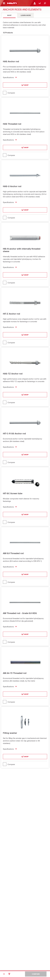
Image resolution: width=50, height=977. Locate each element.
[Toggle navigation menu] (4, 3)
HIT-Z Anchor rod (11, 313)
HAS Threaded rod (12, 124)
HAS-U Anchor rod (12, 186)
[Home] (12, 3)
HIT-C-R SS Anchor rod (14, 433)
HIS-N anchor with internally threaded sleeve (21, 250)
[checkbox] (25, 92)
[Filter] (9, 974)
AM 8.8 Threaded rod (13, 553)
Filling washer (10, 733)
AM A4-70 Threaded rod (14, 673)
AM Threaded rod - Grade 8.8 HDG (20, 613)
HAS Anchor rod (11, 61)
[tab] (9, 15)
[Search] (44, 3)
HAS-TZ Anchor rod (12, 373)
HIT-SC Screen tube (12, 493)
